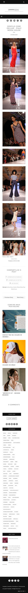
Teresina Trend (6, 440)
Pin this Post (15, 283)
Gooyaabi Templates (7, 588)
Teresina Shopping (6, 454)
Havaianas (5, 459)
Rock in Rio (10, 464)
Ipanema (5, 480)
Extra (10, 478)
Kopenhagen (11, 459)
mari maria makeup (12, 528)
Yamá (10, 473)
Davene (4, 464)
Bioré (16, 461)
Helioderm (15, 478)
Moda (21, 287)
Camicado (5, 492)
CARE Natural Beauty (14, 490)
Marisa (11, 483)
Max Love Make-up (6, 509)
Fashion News (10, 287)
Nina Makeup (5, 461)
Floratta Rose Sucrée (13, 538)
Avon (4, 435)
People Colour (12, 514)
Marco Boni (5, 483)
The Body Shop (6, 523)
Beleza (4, 433)
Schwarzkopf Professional (8, 521)
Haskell (4, 468)
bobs (15, 464)
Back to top (21, 591)
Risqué (10, 516)
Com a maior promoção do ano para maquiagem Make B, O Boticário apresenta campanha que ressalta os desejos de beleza (11, 549)
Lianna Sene (14, 258)
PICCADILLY (5, 514)
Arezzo (11, 461)
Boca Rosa (11, 487)
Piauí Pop (5, 516)
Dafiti (9, 497)
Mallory (14, 504)
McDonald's (5, 452)
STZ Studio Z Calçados (7, 518)
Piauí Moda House (15, 437)
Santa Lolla (15, 518)
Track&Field (13, 523)
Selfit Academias (16, 442)
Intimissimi (5, 502)
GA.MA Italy (13, 499)
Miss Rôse (16, 483)
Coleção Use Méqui (9, 365)
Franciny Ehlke (6, 499)
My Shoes (16, 511)
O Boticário (15, 433)
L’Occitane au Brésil (7, 504)
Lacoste (13, 471)
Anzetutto (5, 487)
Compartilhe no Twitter (14, 280)
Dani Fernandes (15, 497)
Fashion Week (16, 287)
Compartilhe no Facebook (14, 276)
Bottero (8, 471)
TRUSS (17, 521)
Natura (9, 433)
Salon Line (5, 473)
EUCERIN (12, 466)
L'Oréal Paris (11, 502)
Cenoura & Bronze (12, 492)
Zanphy (4, 528)
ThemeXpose (15, 586)
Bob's (9, 437)
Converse (5, 478)
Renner (4, 485)
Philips (18, 514)
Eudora (17, 466)
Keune (16, 480)
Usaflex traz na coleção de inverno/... (12, 335)
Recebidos (14, 435)
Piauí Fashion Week (7, 447)
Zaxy (16, 485)
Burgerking (5, 490)
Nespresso (10, 468)
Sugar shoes (10, 485)
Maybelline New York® (7, 511)
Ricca (4, 471)
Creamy (4, 497)
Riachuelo (16, 468)
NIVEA (12, 440)
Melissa (8, 435)
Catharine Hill (6, 449)
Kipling (11, 452)
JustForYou (11, 480)
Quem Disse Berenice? (7, 442)
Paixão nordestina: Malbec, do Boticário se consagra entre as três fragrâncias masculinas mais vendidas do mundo (11, 560)
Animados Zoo (6, 466)
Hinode (12, 449)
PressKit (4, 437)
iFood (13, 454)
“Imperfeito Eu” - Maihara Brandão (11, 394)
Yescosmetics (15, 473)
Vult (13, 447)
